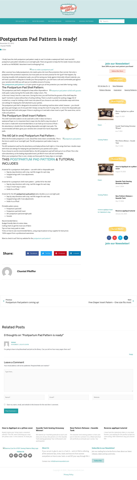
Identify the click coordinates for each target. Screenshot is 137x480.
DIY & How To (21, 21)
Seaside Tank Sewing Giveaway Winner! (125, 127)
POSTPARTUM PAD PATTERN (32, 159)
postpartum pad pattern (14, 84)
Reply (131, 354)
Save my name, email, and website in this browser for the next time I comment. (32, 404)
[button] (32, 253)
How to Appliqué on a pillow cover (125, 112)
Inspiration (70, 21)
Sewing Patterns (86, 21)
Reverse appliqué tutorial (125, 211)
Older (4, 50)
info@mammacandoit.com (60, 461)
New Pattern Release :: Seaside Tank (125, 142)
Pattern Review (54, 21)
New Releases (38, 21)
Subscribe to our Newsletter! (103, 448)
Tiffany (13, 342)
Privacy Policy (68, 474)
